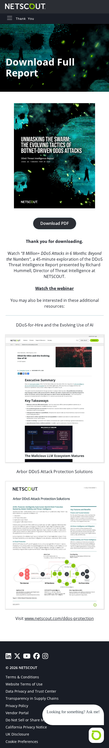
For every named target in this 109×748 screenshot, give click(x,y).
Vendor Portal (17, 712)
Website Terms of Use (24, 684)
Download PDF (54, 223)
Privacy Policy (17, 705)
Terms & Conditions (22, 677)
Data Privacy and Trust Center (31, 691)
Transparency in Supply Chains (32, 698)
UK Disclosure (17, 734)
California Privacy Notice (26, 727)
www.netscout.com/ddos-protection (59, 618)
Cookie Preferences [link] (22, 741)
